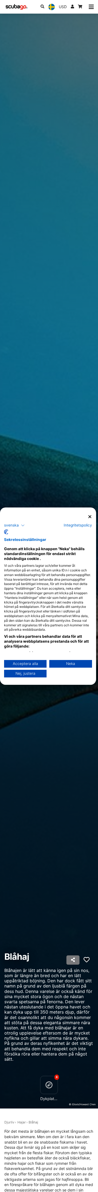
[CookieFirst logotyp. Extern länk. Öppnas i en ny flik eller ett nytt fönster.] (6, 532)
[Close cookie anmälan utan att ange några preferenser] (90, 516)
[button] (14, 525)
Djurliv (9, 1122)
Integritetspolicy (78, 525)
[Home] (16, 7)
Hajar (21, 1122)
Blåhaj (33, 1122)
